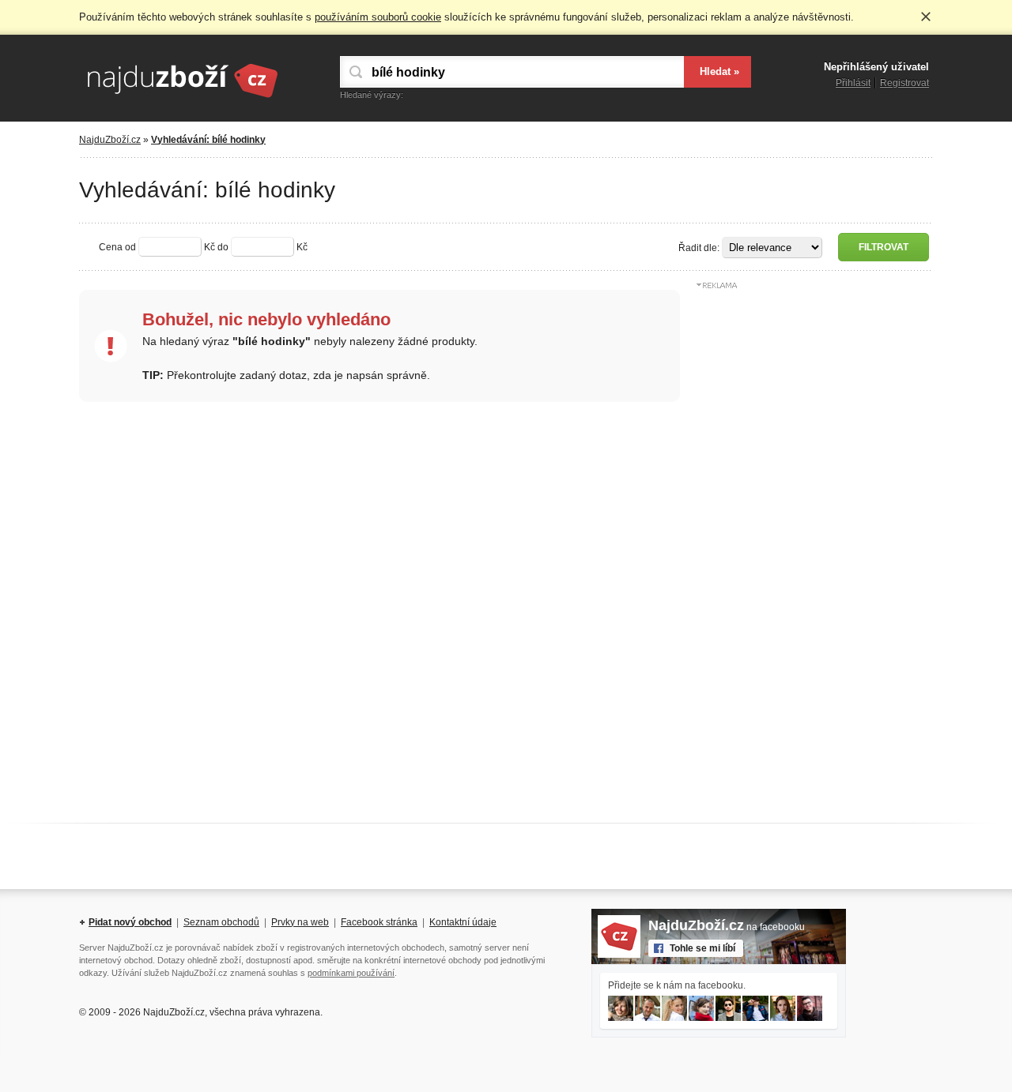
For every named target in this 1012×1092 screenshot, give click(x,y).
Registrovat (904, 82)
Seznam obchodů (221, 922)
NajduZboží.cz (110, 139)
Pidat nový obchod (130, 922)
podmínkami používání (351, 973)
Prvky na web (300, 922)
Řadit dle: (698, 247)
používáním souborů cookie (378, 17)
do (222, 247)
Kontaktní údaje (463, 922)
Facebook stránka (379, 922)
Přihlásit (853, 82)
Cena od (117, 247)
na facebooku (726, 927)
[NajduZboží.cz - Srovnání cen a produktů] (182, 98)
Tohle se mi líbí (702, 948)
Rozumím (926, 16)
